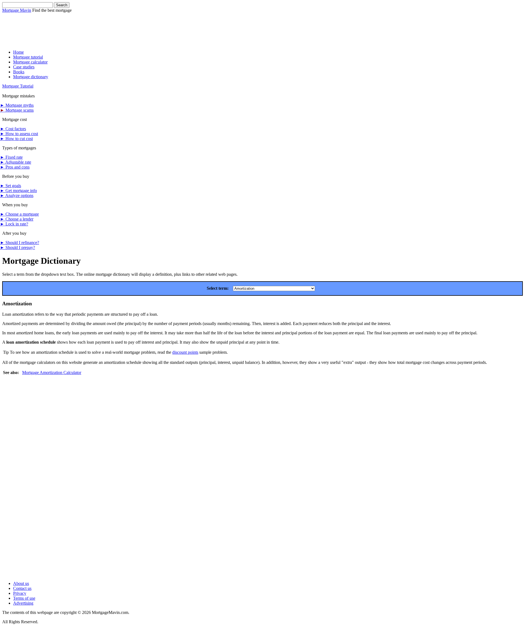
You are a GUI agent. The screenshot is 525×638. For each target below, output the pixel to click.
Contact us (22, 588)
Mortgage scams (17, 110)
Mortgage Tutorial (17, 86)
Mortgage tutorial (28, 57)
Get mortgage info (18, 190)
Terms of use (24, 598)
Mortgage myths (17, 105)
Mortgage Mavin (16, 10)
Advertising (23, 603)
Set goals (10, 185)
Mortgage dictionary (30, 76)
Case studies (23, 67)
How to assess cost (19, 133)
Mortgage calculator (30, 62)
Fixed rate (11, 157)
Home (18, 52)
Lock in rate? (14, 224)
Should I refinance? (19, 242)
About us (21, 583)
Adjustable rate (15, 162)
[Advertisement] (101, 25)
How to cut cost (16, 138)
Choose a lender (16, 219)
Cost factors (13, 128)
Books (18, 71)
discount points (185, 352)
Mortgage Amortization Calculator (51, 372)
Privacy (19, 593)
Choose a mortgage (19, 214)
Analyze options (16, 195)
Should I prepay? (17, 247)
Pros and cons (15, 167)
